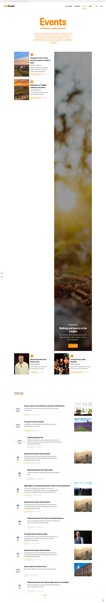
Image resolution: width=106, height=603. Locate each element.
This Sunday (53, 42)
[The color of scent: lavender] (83, 425)
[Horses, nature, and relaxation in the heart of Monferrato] (83, 409)
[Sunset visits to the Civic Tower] (83, 569)
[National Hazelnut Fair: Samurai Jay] (21, 363)
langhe (9, 6)
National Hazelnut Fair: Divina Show (40, 470)
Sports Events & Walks (64, 37)
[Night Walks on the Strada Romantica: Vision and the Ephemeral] (83, 489)
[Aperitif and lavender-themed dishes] (83, 457)
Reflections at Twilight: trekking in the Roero (38, 86)
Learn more (73, 346)
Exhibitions (57, 34)
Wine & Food (51, 39)
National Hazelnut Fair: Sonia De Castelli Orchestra (45, 518)
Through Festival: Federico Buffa (35, 534)
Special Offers (51, 37)
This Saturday (68, 39)
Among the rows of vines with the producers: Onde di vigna (40, 60)
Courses (37, 34)
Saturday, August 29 (35, 65)
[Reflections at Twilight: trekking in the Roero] (21, 89)
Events (84, 6)
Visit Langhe (68, 6)
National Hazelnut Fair (35, 437)
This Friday (59, 39)
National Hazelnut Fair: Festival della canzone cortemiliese (48, 582)
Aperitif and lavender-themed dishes (37, 453)
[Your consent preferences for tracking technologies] (103, 600)
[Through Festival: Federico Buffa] (83, 537)
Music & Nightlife (41, 37)
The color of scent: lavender (34, 421)
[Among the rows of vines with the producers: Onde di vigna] (21, 64)
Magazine (77, 6)
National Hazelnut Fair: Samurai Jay (38, 360)
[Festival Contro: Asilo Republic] (61, 363)
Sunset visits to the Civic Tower (35, 566)
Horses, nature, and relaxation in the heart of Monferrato (44, 406)
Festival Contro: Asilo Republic (78, 360)
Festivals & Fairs (66, 34)
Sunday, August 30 (35, 364)
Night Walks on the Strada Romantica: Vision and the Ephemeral (47, 485)
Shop (90, 6)
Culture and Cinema (46, 34)
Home (5, 1)
